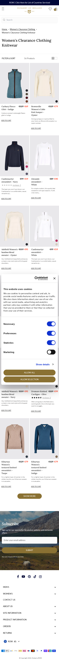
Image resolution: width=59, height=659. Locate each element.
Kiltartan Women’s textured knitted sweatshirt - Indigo (38, 467)
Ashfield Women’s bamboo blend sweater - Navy (10, 394)
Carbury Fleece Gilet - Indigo (8, 108)
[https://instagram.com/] (40, 576)
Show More (29, 496)
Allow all (29, 372)
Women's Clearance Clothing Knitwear (18, 32)
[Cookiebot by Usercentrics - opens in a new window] (36, 278)
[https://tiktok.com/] (35, 576)
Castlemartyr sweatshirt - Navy (10, 180)
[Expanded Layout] (56, 58)
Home (4, 29)
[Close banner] (54, 278)
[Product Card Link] (14, 83)
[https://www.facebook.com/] (18, 576)
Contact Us (9, 600)
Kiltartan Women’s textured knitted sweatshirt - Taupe (9, 467)
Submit (29, 550)
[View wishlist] (50, 9)
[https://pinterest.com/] (29, 576)
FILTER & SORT (8, 58)
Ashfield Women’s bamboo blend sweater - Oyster (10, 252)
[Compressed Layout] (53, 58)
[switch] (51, 333)
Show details (43, 364)
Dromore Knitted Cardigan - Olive (39, 393)
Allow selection (29, 379)
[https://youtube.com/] (23, 576)
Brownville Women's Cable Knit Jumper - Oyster (38, 110)
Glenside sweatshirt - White (36, 182)
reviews (17, 185)
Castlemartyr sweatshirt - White (37, 252)
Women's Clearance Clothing (22, 29)
